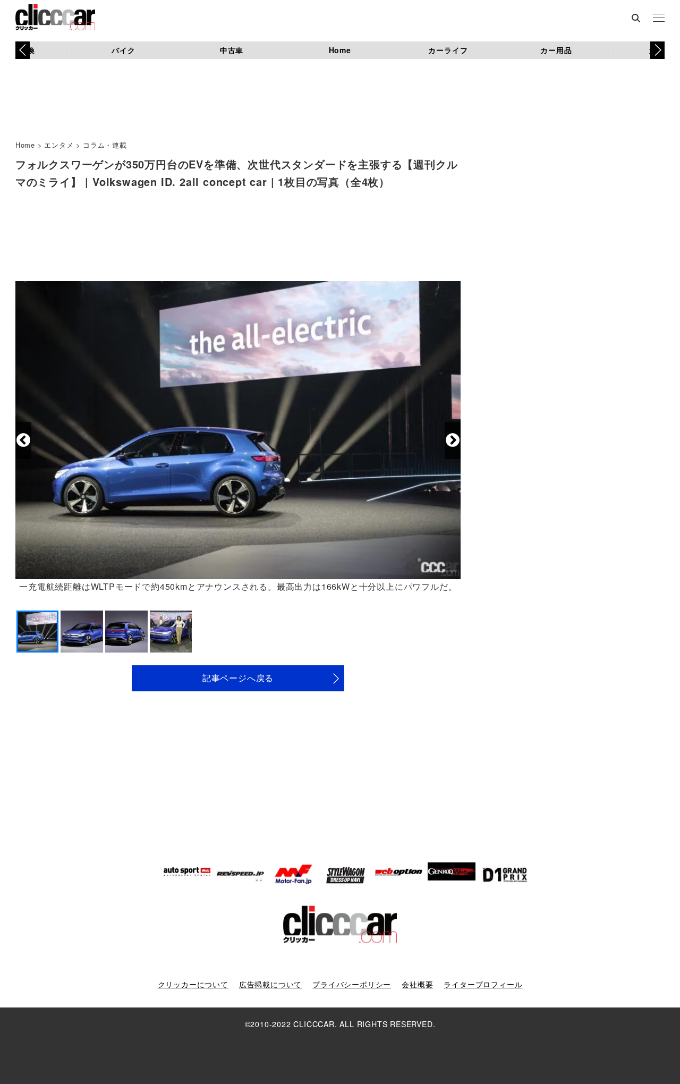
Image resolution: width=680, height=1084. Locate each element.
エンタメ (58, 145)
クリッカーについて (193, 984)
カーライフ (448, 50)
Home (340, 50)
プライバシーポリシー (351, 984)
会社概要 (417, 984)
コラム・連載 (105, 145)
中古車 (231, 50)
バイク (123, 50)
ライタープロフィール (483, 984)
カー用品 (556, 50)
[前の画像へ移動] (23, 440)
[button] (657, 50)
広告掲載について (270, 984)
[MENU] (659, 18)
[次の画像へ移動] (453, 440)
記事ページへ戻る (238, 678)
